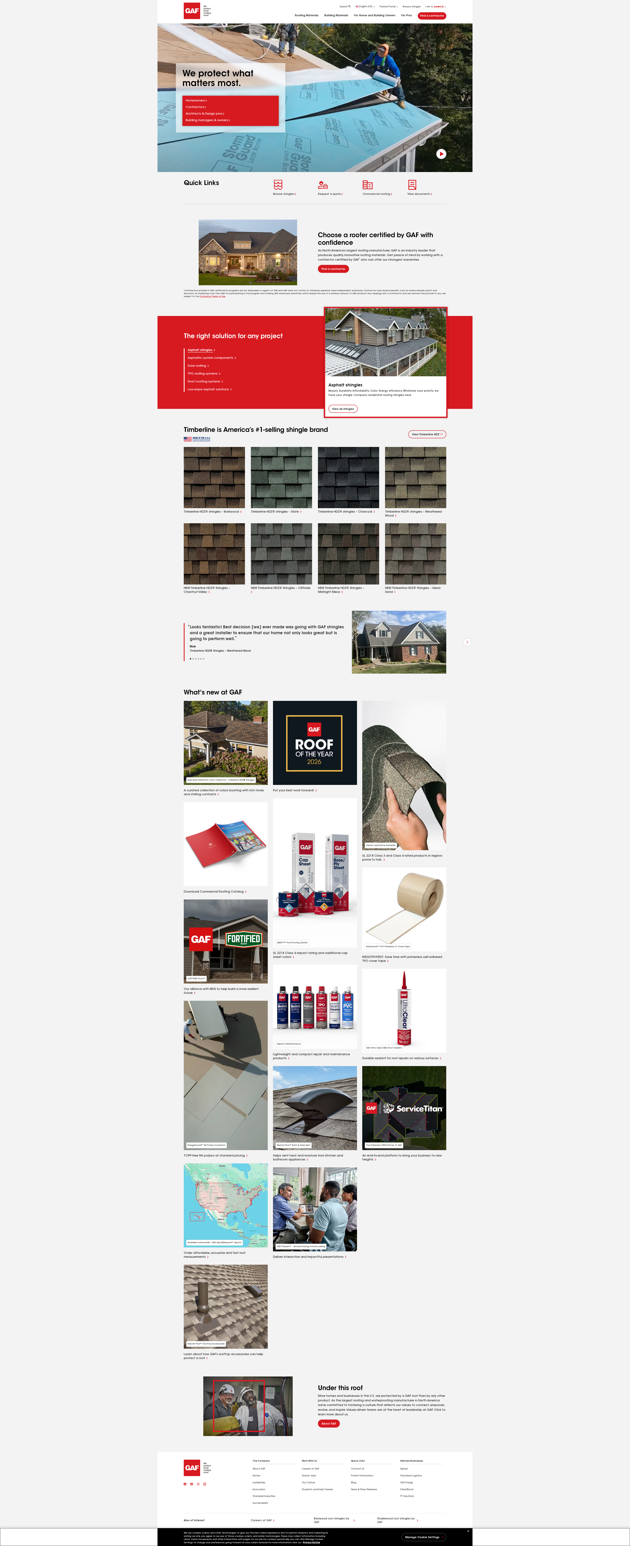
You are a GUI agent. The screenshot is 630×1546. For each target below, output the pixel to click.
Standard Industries (264, 1496)
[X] (191, 1484)
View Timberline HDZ (425, 434)
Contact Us (357, 1469)
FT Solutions (407, 1496)
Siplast (404, 1469)
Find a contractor (432, 16)
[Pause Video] (441, 154)
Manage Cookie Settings (422, 1537)
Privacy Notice (311, 1543)
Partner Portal (388, 7)
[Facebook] (185, 1484)
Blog (353, 1483)
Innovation (259, 1490)
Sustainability (260, 1503)
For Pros (406, 15)
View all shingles (343, 409)
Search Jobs (309, 1476)
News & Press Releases (364, 1490)
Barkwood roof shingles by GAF (331, 1520)
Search (344, 7)
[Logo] (197, 18)
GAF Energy (406, 1483)
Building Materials (336, 15)
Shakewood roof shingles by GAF (396, 1520)
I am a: (434, 7)
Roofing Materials (306, 15)
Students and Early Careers (317, 1490)
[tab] (254, 350)
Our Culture (308, 1483)
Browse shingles (412, 7)
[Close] (468, 1531)
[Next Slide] (467, 642)
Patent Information (362, 1476)
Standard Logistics (411, 1476)
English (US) (365, 7)
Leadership (259, 1483)
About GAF (329, 1424)
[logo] (197, 439)
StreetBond (406, 1490)
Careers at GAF (310, 1469)
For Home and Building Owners (374, 15)
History (256, 1476)
